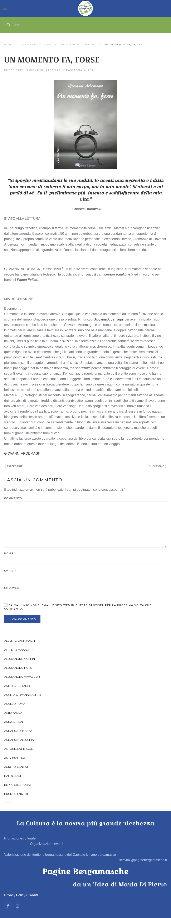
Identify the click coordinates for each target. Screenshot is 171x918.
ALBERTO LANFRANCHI (19, 640)
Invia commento (22, 619)
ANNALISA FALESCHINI (19, 739)
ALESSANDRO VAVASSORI (22, 676)
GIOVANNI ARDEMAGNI (77, 44)
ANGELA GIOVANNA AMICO (22, 694)
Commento (13, 498)
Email (10, 570)
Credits (33, 895)
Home (8, 44)
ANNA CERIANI (14, 721)
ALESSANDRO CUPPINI (19, 658)
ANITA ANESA (13, 712)
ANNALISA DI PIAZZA (18, 730)
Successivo (157, 466)
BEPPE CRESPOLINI (17, 784)
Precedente (14, 466)
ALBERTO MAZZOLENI (19, 649)
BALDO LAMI (12, 775)
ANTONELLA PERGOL (18, 748)
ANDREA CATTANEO (17, 685)
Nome (10, 553)
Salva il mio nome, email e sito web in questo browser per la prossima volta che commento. (77, 607)
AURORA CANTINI (16, 766)
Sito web (11, 587)
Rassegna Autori (36, 44)
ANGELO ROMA (14, 703)
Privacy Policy (14, 895)
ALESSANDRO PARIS (18, 667)
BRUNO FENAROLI (16, 794)
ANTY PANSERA (14, 758)
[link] (108, 319)
